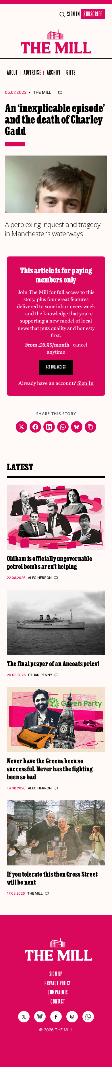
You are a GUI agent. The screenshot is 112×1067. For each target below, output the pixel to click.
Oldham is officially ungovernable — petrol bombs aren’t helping (52, 562)
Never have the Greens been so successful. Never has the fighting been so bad (50, 769)
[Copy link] (90, 427)
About (12, 72)
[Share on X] (21, 427)
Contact (58, 1001)
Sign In (73, 14)
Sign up (56, 974)
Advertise (32, 72)
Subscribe (93, 14)
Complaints (58, 992)
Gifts (71, 72)
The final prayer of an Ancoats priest (53, 663)
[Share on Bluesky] (76, 427)
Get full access (56, 367)
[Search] (62, 14)
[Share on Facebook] (35, 427)
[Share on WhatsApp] (63, 427)
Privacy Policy (58, 983)
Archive (54, 72)
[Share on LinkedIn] (49, 427)
